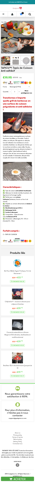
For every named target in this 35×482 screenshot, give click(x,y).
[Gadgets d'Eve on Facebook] (17, 465)
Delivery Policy (17, 441)
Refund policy (17, 439)
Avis (20, 77)
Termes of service (17, 437)
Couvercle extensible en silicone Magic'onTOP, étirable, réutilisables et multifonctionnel (17, 334)
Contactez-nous (17, 444)
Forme (5, 87)
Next (32, 60)
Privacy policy (17, 435)
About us (17, 433)
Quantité (5, 92)
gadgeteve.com (17, 476)
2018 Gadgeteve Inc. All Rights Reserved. (17, 474)
